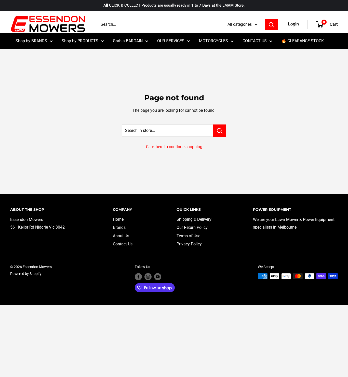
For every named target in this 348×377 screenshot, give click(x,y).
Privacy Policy (189, 244)
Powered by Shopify (26, 274)
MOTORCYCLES (213, 40)
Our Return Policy (192, 227)
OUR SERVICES (170, 40)
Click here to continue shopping (174, 146)
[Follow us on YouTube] (157, 276)
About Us (121, 235)
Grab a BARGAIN (128, 40)
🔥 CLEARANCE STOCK (302, 40)
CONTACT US (255, 40)
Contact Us (122, 244)
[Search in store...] (219, 130)
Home (118, 219)
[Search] (271, 24)
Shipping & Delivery (194, 219)
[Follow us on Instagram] (148, 276)
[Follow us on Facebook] (138, 276)
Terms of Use (188, 235)
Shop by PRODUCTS (80, 40)
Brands (119, 227)
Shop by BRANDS (31, 40)
